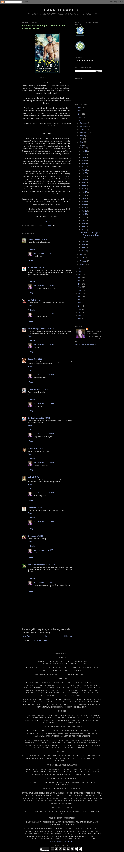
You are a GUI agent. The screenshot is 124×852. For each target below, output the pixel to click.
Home (47, 636)
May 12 (84, 208)
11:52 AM (51, 344)
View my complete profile (85, 345)
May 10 (84, 214)
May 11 (84, 211)
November (83, 126)
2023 (80, 117)
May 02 (84, 248)
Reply (30, 245)
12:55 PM (35, 477)
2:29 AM (44, 239)
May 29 (84, 154)
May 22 (84, 176)
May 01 (84, 251)
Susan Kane (32, 448)
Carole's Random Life (36, 418)
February (83, 261)
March (82, 258)
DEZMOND (32, 507)
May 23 (84, 173)
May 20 (84, 182)
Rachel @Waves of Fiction (37, 565)
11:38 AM (51, 582)
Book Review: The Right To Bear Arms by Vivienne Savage (43, 27)
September (84, 133)
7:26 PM (40, 448)
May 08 (84, 220)
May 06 (84, 227)
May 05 (84, 230)
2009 (80, 306)
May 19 (84, 186)
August (82, 136)
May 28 (84, 157)
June (82, 142)
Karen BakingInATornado (37, 329)
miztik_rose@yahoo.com (62, 841)
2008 (80, 309)
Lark (30, 477)
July (81, 139)
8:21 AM (38, 300)
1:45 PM (40, 536)
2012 (80, 297)
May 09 (84, 217)
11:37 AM (51, 550)
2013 (80, 293)
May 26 (84, 164)
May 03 (84, 244)
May (81, 145)
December (83, 123)
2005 (80, 319)
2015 (80, 287)
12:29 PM (51, 493)
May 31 (84, 148)
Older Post (68, 636)
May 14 (84, 201)
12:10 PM (51, 434)
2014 (80, 290)
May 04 (84, 241)
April (81, 255)
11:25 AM (50, 329)
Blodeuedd (32, 536)
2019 (80, 274)
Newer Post (26, 636)
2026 (80, 108)
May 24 (84, 170)
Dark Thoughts (62, 10)
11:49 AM (51, 253)
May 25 (84, 167)
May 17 (84, 192)
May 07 (84, 223)
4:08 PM (46, 389)
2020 (80, 271)
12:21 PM (41, 359)
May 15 (84, 198)
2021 (80, 268)
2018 (80, 278)
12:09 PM (51, 375)
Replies (32, 249)
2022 (80, 120)
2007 (80, 312)
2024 (80, 114)
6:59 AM (41, 268)
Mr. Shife (31, 300)
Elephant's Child (34, 239)
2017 (80, 281)
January (83, 264)
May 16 (84, 195)
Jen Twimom (32, 268)
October (83, 129)
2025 (80, 111)
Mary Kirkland (39, 253)
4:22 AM (39, 507)
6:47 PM (48, 418)
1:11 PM (51, 521)
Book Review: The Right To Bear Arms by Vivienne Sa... (90, 235)
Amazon (47, 222)
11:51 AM (51, 285)
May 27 (84, 160)
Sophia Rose (32, 359)
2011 (80, 300)
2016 (80, 284)
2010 (80, 303)
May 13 (84, 205)
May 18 (84, 189)
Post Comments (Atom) (40, 640)
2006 (80, 315)
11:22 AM (51, 565)
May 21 (84, 179)
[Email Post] (54, 225)
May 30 (84, 151)
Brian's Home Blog (35, 389)
